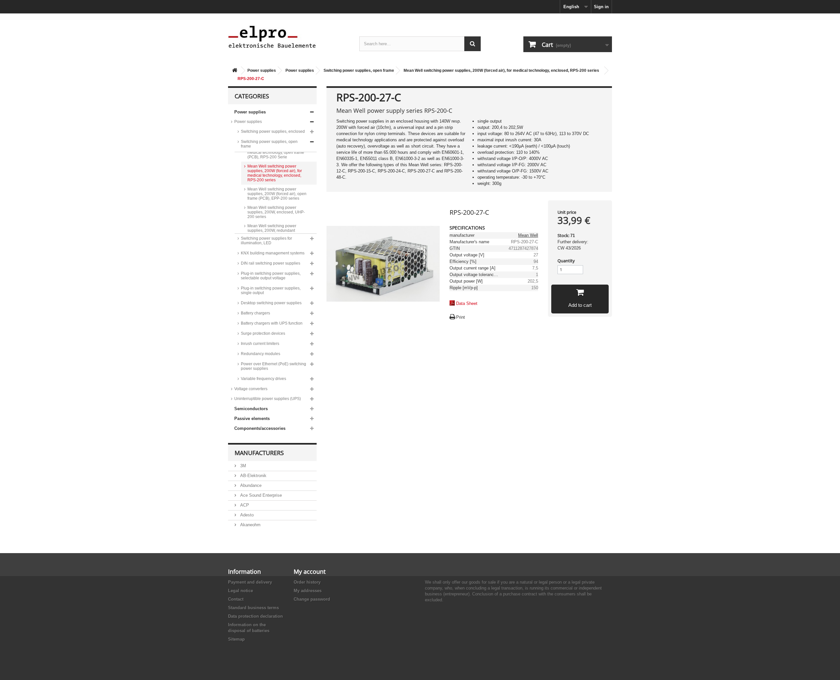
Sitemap (236, 639)
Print (460, 317)
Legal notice (240, 590)
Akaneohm (250, 524)
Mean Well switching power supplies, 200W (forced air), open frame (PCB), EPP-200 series (276, 194)
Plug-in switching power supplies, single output (271, 290)
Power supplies (261, 70)
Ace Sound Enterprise (260, 495)
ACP (244, 505)
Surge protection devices (263, 333)
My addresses (308, 590)
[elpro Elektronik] (288, 36)
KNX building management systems (272, 253)
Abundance (250, 485)
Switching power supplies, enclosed (273, 131)
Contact (235, 599)
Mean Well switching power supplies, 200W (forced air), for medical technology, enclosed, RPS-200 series (501, 70)
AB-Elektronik (252, 475)
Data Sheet (466, 303)
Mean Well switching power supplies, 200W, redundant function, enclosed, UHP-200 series (273, 233)
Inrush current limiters (260, 343)
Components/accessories (259, 428)
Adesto (246, 514)
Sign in (601, 6)
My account (310, 571)
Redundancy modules (260, 353)
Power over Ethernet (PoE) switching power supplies (273, 366)
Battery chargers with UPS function (272, 323)
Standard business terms (253, 607)
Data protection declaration (255, 616)
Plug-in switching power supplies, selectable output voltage (271, 275)
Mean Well (528, 235)
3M (242, 465)
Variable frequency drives (263, 378)
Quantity (566, 261)
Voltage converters (250, 389)
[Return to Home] (234, 71)
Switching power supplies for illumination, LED (266, 240)
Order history (307, 582)
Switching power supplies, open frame (359, 70)
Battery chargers (255, 313)
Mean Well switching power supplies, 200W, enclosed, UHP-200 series (276, 212)
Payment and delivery (250, 582)
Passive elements (252, 418)
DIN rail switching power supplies (270, 263)
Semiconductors (251, 408)
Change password (312, 599)
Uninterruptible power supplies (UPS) (267, 398)
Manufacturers (259, 453)
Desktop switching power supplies (271, 303)
